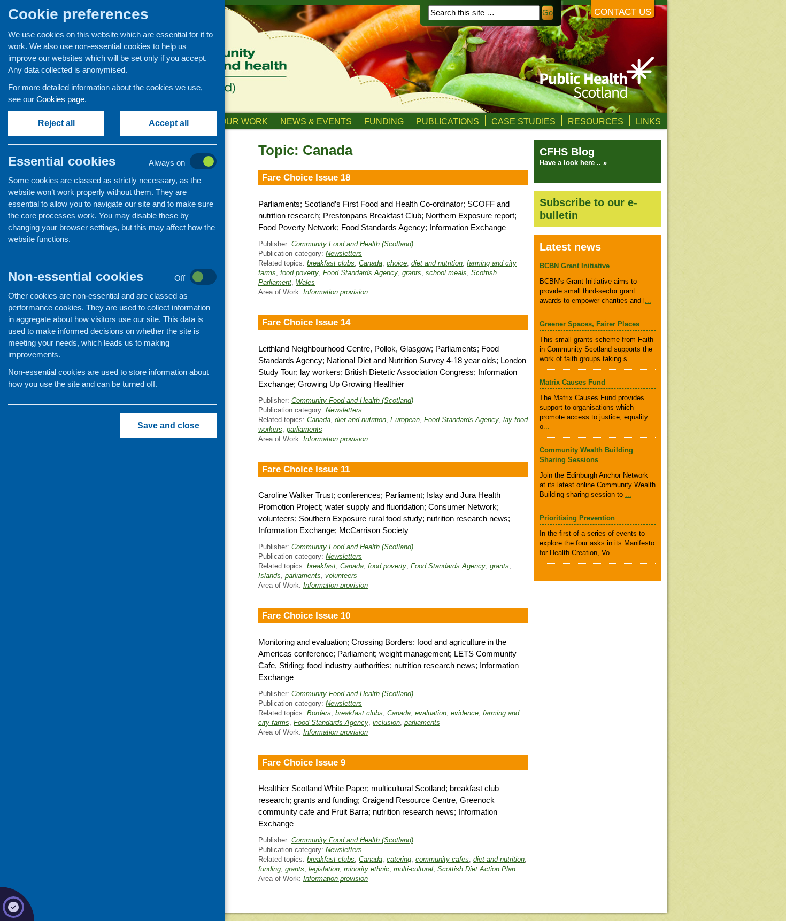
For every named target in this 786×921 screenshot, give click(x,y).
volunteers (341, 576)
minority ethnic (366, 869)
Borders (319, 713)
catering (399, 859)
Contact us (622, 12)
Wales (305, 282)
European (405, 420)
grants (411, 273)
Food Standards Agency (360, 273)
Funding (384, 121)
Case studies (523, 121)
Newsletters (344, 253)
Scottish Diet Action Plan (476, 869)
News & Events (316, 121)
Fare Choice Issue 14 (306, 322)
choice (397, 263)
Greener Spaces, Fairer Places (589, 324)
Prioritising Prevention (577, 518)
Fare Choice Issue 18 (306, 177)
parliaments (304, 429)
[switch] (123, 162)
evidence (465, 713)
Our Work (244, 121)
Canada (370, 263)
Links (648, 121)
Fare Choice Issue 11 (306, 469)
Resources (595, 121)
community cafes (442, 859)
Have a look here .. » (573, 163)
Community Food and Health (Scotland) (352, 244)
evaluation (430, 713)
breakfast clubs (331, 263)
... (648, 300)
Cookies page (60, 99)
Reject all (56, 123)
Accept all (169, 123)
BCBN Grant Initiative (575, 266)
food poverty (299, 273)
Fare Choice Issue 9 (303, 762)
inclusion (386, 723)
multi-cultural (413, 869)
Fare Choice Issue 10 (306, 615)
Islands (269, 576)
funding (269, 869)
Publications (447, 121)
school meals (446, 273)
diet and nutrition (437, 263)
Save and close (168, 425)
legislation (324, 869)
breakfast (321, 566)
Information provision (335, 292)
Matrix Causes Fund (572, 382)
